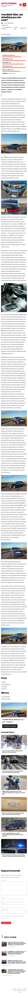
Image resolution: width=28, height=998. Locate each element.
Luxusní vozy (15, 28)
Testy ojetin (10, 937)
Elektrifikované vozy (7, 28)
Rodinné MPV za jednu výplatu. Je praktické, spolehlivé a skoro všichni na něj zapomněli (17, 953)
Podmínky (24, 989)
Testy (25, 28)
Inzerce (14, 989)
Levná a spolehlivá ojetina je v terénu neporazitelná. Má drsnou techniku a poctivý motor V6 (17, 943)
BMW (3, 28)
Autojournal (9, 3)
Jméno (3, 897)
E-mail (3, 903)
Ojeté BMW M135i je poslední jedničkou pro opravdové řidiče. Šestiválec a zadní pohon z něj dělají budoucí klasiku (17, 971)
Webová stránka (4, 909)
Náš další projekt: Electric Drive (20, 991)
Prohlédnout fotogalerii (9, 726)
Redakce (19, 989)
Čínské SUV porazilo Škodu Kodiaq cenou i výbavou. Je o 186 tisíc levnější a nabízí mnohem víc (17, 962)
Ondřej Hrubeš (10, 23)
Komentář (3, 880)
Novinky (22, 28)
